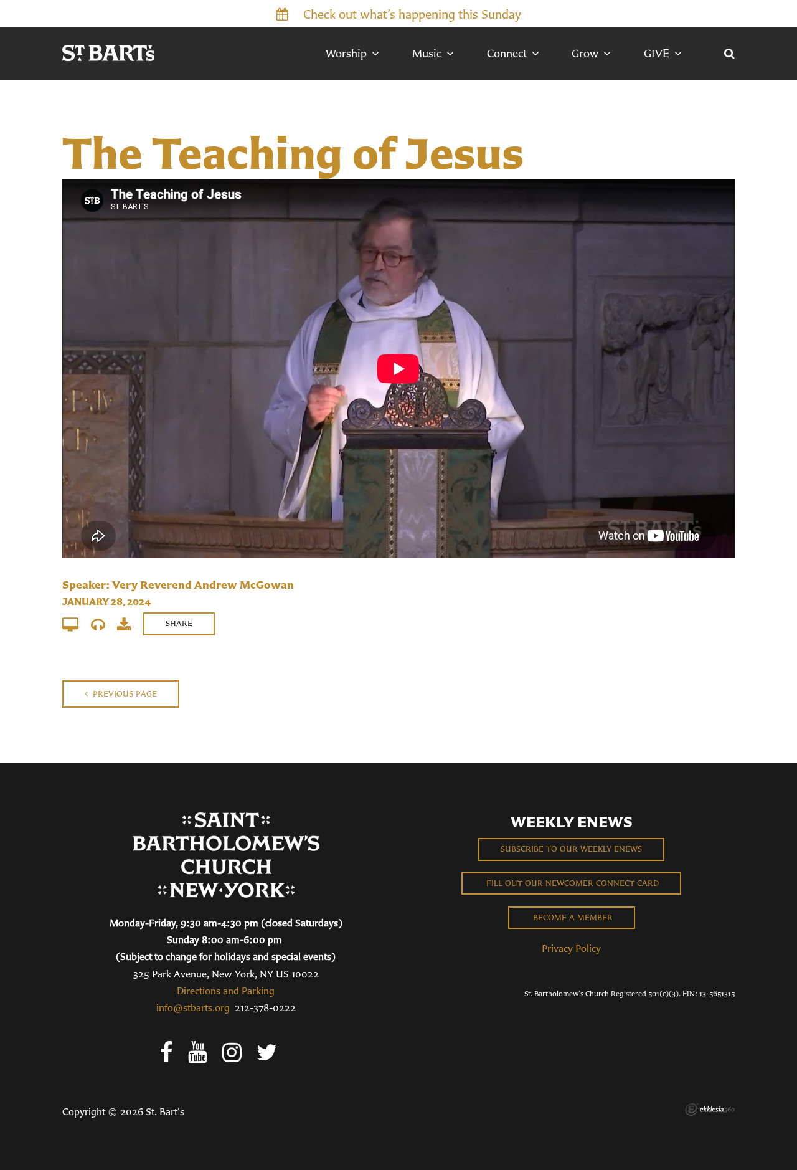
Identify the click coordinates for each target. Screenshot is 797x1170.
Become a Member (572, 917)
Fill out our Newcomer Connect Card (571, 883)
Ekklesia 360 (710, 1109)
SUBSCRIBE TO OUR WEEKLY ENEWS (571, 849)
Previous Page (123, 693)
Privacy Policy (571, 948)
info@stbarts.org (193, 1007)
